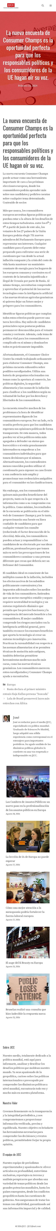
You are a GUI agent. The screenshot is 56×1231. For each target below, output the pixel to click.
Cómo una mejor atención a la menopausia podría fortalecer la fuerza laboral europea (25, 912)
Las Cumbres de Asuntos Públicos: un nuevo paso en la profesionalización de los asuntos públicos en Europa (28, 806)
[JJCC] (11, 5)
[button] (43, 5)
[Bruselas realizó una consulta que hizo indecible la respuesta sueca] (28, 1003)
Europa (11, 684)
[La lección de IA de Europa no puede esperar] (28, 850)
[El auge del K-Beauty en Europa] (28, 956)
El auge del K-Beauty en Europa (24, 962)
